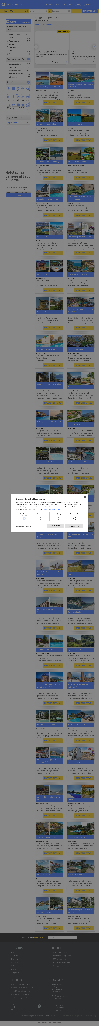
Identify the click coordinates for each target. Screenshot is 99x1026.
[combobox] (85, 497)
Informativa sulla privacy (51, 509)
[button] (23, 526)
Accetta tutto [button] (74, 526)
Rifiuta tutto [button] (55, 526)
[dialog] (49, 513)
